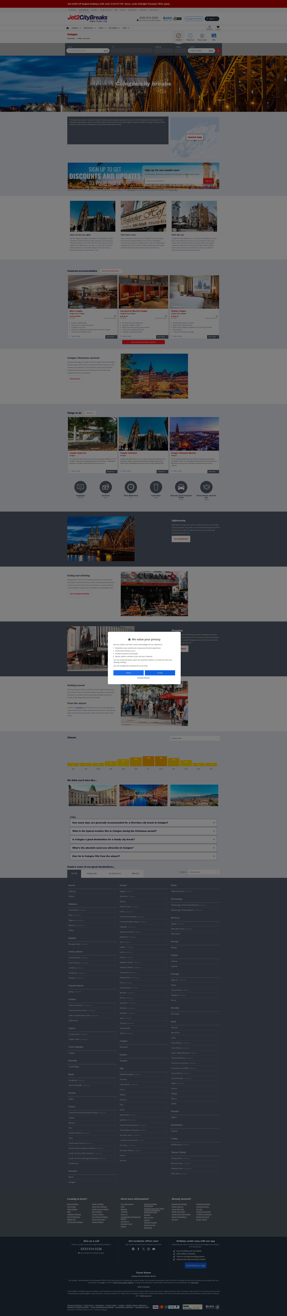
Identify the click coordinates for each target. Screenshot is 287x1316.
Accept (160, 673)
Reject (128, 673)
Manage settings (143, 677)
